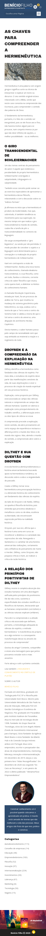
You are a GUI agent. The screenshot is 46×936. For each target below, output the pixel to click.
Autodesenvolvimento (14, 844)
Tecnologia (9, 888)
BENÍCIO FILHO (12, 686)
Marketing (9, 884)
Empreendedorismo (13, 857)
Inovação (9, 866)
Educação (9, 852)
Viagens (8, 892)
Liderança (9, 879)
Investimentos (11, 875)
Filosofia (8, 861)
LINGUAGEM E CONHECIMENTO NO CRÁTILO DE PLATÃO (20, 672)
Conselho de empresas (15, 848)
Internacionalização (13, 870)
